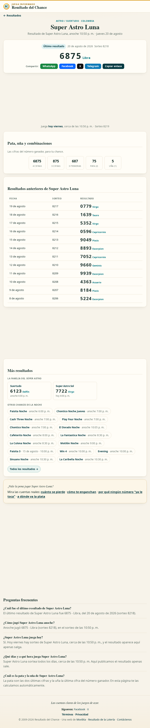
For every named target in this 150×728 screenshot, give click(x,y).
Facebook (67, 66)
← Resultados (12, 15)
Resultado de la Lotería (101, 719)
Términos (67, 714)
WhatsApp (49, 66)
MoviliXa (81, 719)
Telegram (93, 66)
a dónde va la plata (31, 496)
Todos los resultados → (24, 469)
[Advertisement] (75, 99)
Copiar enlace (113, 66)
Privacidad (81, 714)
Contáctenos (124, 719)
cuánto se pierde (53, 492)
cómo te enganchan (81, 492)
